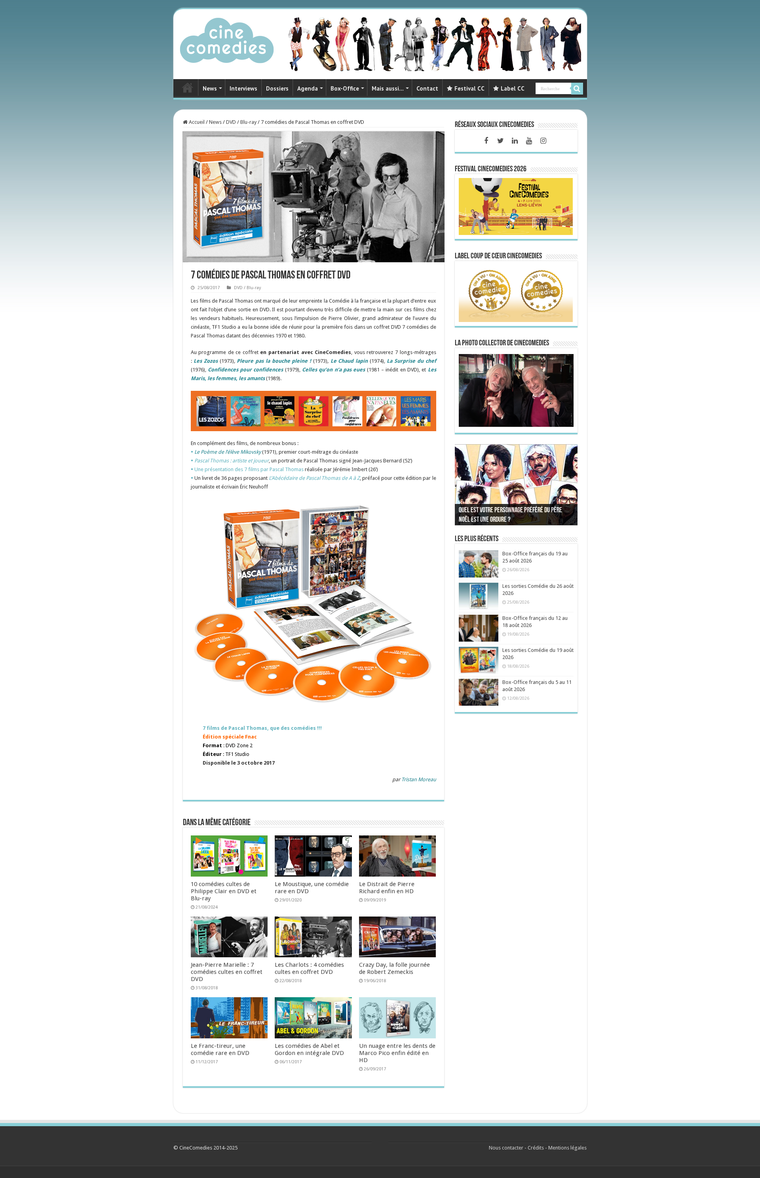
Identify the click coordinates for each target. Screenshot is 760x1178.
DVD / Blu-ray (241, 122)
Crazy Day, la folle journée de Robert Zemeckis (394, 968)
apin (362, 361)
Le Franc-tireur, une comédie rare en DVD (220, 1049)
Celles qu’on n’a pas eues (333, 370)
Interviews (243, 88)
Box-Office (345, 88)
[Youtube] (528, 140)
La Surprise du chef (411, 361)
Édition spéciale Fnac (230, 737)
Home (187, 87)
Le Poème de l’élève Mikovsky (227, 452)
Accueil (196, 122)
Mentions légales (567, 1148)
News (210, 88)
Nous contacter (506, 1148)
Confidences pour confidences (245, 370)
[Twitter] (500, 140)
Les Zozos (206, 361)
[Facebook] (486, 140)
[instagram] (543, 140)
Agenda (307, 88)
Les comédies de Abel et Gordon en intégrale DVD (309, 1049)
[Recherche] (577, 89)
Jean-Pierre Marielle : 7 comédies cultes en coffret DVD (226, 972)
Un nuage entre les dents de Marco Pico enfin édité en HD (397, 1053)
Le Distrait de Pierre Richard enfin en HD (386, 888)
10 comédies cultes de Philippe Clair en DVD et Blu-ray (223, 891)
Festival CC (469, 88)
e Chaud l (345, 361)
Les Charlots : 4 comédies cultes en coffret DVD (309, 968)
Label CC (512, 88)
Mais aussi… (388, 88)
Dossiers (277, 88)
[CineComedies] (226, 38)
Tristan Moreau (418, 779)
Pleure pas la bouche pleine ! (274, 361)
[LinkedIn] (514, 140)
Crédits (536, 1148)
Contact (427, 88)
